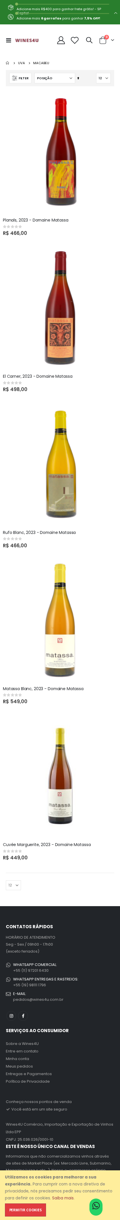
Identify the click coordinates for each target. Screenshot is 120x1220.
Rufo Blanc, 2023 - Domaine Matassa (39, 532)
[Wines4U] (26, 40)
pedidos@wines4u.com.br (38, 999)
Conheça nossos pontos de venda (39, 1101)
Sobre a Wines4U (22, 1043)
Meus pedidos (19, 1066)
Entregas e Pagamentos (29, 1074)
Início (8, 63)
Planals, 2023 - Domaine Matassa (35, 220)
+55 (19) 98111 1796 (29, 985)
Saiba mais (63, 1198)
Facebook (23, 1016)
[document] (60, 1195)
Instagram (11, 1016)
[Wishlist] (75, 40)
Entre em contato (22, 1051)
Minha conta (17, 1058)
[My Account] (61, 40)
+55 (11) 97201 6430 (31, 970)
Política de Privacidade (28, 1081)
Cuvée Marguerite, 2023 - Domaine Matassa (47, 844)
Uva (21, 63)
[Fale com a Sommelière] (96, 1207)
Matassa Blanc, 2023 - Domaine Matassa (43, 689)
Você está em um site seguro (38, 1109)
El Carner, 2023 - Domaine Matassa (37, 376)
